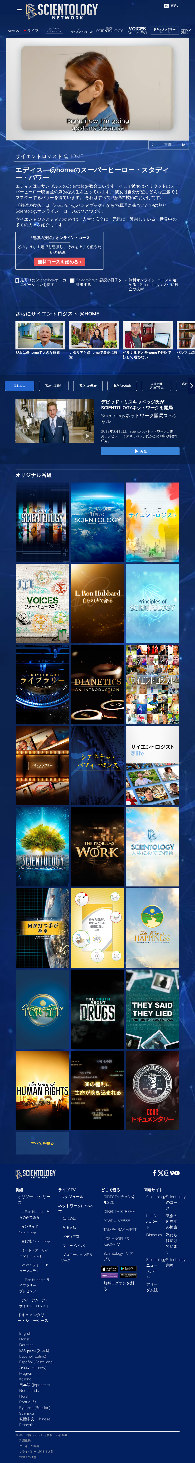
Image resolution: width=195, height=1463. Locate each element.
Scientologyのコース (175, 1202)
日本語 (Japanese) (34, 1384)
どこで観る (110, 1189)
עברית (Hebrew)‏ (33, 1367)
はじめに (69, 1218)
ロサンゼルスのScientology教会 (67, 186)
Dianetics (154, 1234)
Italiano (25, 1379)
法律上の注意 (27, 1457)
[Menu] (19, 9)
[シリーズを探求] (42, 522)
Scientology (156, 1196)
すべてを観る (42, 1143)
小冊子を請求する (99, 282)
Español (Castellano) (36, 1361)
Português (28, 1401)
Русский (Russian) (34, 1407)
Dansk (24, 1339)
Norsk (24, 1396)
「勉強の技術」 (30, 205)
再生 (143, 451)
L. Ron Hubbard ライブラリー (34, 1285)
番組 (19, 1189)
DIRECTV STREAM (119, 1211)
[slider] (100, 135)
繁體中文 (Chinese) (35, 1419)
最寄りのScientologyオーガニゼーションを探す (43, 282)
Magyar (25, 1373)
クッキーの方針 (29, 1446)
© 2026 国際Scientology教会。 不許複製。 (42, 1435)
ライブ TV (67, 1189)
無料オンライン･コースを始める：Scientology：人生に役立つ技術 (154, 284)
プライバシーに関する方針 (36, 1451)
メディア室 (71, 1236)
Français (26, 1424)
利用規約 (25, 1440)
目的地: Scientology (36, 1241)
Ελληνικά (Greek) (34, 1350)
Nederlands (29, 1390)
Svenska (26, 1413)
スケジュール (72, 1196)
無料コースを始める (59, 261)
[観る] (152, 603)
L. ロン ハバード (152, 1221)
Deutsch (26, 1344)
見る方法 (69, 1227)
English (25, 1333)
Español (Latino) (32, 1356)
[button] (3, 386)
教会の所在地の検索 (171, 1221)
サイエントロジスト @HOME (49, 156)
